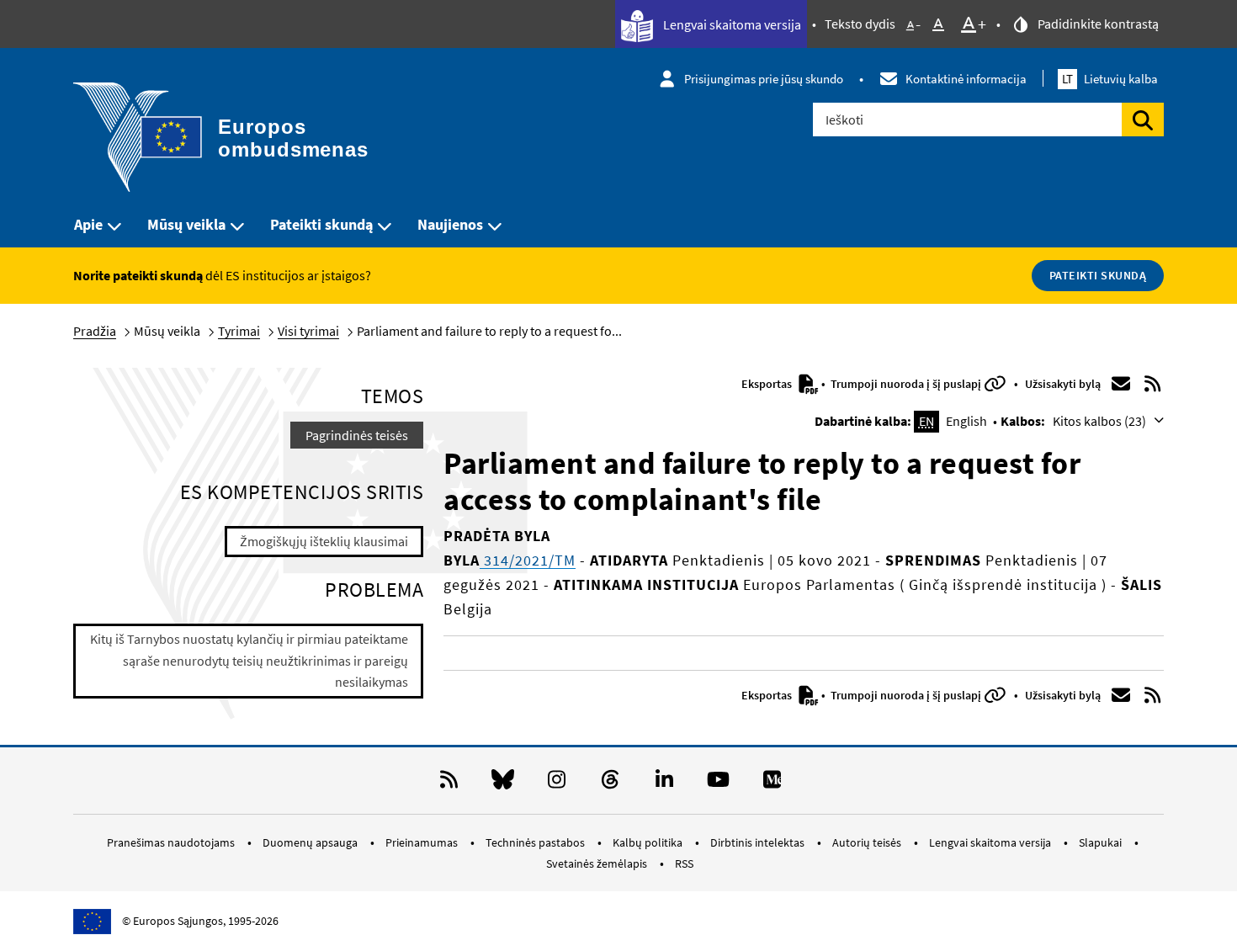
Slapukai (1101, 842)
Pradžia (94, 330)
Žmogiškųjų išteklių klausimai (324, 541)
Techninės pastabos (536, 842)
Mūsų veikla (186, 224)
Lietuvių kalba (1110, 79)
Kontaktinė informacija (966, 79)
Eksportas (767, 383)
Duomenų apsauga (311, 842)
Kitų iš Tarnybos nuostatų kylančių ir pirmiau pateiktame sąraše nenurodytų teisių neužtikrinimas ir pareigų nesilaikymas (249, 660)
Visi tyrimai (308, 330)
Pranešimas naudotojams (172, 842)
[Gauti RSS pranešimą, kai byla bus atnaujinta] (1153, 384)
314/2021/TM (528, 560)
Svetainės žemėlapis (598, 863)
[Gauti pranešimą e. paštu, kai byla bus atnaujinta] (1121, 384)
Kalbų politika (649, 842)
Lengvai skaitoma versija (731, 24)
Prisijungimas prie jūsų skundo (764, 79)
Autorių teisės (868, 842)
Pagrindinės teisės (356, 435)
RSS (684, 863)
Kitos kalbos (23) (1101, 420)
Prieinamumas (422, 842)
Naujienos (450, 224)
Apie (88, 224)
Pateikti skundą (321, 224)
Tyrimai (239, 330)
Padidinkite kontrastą (1097, 23)
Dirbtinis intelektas (758, 842)
